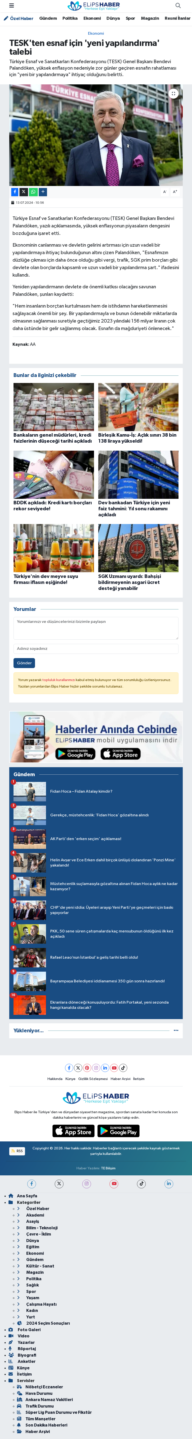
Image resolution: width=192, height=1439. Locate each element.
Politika (70, 18)
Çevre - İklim (38, 1234)
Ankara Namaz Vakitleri (49, 1400)
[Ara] (178, 6)
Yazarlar (26, 1342)
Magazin (150, 18)
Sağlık (32, 1285)
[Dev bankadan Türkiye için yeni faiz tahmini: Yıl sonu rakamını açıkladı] (138, 474)
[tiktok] (141, 1184)
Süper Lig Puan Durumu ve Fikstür (59, 1412)
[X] (78, 1068)
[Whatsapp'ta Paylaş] (33, 192)
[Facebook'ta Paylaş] (14, 192)
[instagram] (86, 1184)
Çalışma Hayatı (41, 1304)
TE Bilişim (108, 1168)
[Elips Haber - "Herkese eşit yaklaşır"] (93, 6)
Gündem (48, 18)
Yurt (30, 1317)
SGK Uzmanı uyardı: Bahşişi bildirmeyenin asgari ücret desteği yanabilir (129, 582)
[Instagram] (96, 1068)
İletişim (138, 1079)
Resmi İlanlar (177, 18)
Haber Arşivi (120, 1079)
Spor (130, 18)
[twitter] (59, 1184)
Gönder (24, 663)
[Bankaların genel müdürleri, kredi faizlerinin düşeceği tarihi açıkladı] (54, 407)
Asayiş (32, 1221)
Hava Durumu (39, 1393)
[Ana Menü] (11, 6)
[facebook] (31, 1184)
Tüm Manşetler (41, 1419)
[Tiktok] (123, 1068)
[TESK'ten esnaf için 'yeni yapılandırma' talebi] (96, 135)
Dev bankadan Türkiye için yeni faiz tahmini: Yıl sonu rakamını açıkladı (134, 508)
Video (23, 1336)
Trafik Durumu (40, 1406)
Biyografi (26, 1355)
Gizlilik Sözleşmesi (93, 1079)
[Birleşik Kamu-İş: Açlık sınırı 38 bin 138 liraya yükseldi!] (138, 407)
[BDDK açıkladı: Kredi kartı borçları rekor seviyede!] (54, 474)
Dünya (113, 18)
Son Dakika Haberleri (46, 1425)
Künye (71, 1079)
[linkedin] (168, 1184)
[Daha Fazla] (43, 192)
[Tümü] (176, 1031)
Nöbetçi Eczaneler (44, 1387)
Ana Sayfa (27, 1196)
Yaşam (32, 1298)
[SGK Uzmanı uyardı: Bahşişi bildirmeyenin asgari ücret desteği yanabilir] (138, 548)
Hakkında (55, 1079)
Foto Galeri (28, 1330)
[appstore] (74, 1131)
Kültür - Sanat (40, 1266)
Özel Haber (21, 18)
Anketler (26, 1361)
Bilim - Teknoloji (42, 1228)
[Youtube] (114, 1068)
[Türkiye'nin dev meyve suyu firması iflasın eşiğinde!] (54, 548)
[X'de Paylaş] (24, 192)
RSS (19, 1151)
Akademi (35, 1215)
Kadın (32, 1310)
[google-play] (118, 1131)
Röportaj (26, 1349)
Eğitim (32, 1247)
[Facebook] (69, 1068)
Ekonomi (92, 18)
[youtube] (114, 1184)
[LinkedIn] (105, 1068)
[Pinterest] (87, 1068)
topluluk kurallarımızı (59, 680)
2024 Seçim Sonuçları (48, 1323)
